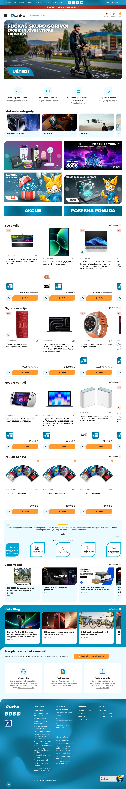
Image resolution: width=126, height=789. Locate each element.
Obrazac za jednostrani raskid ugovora (64, 762)
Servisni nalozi (83, 719)
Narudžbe (81, 716)
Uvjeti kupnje (39, 710)
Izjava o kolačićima (63, 753)
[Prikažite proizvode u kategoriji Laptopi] (59, 125)
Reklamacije (60, 716)
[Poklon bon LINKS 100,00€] (59, 487)
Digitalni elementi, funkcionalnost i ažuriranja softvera (63, 748)
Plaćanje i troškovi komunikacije (41, 722)
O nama (8, 2)
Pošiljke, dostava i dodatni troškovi (41, 727)
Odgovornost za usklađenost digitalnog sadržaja (43, 750)
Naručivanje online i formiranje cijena (41, 714)
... (63, 532)
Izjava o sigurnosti (63, 740)
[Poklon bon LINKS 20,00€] (22, 487)
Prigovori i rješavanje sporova (42, 756)
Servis (58, 731)
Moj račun (81, 713)
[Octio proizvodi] (33, 155)
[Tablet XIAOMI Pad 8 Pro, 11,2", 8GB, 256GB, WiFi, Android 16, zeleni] (59, 265)
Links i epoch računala (64, 743)
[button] (54, 540)
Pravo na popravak (41, 760)
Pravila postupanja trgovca (41, 764)
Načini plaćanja (19, 2)
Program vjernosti (84, 710)
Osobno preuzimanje (42, 731)
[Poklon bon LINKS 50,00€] (96, 487)
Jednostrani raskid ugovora (63, 757)
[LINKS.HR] (8, 784)
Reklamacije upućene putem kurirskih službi (64, 720)
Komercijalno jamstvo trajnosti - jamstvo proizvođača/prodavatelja (43, 743)
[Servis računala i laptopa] (93, 189)
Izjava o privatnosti (63, 734)
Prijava (117, 2)
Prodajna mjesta (105, 713)
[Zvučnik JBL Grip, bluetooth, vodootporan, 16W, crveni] (22, 343)
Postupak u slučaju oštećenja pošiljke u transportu (63, 726)
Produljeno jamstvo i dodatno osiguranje (42, 769)
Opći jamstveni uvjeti (64, 713)
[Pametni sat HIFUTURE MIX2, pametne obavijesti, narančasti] (96, 343)
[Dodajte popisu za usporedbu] (9, 298)
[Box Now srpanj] (63, 49)
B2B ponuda (57, 2)
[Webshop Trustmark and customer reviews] (8, 723)
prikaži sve (113, 225)
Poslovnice (38, 2)
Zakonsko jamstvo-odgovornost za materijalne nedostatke (43, 736)
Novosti (29, 2)
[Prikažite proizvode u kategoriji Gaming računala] (22, 125)
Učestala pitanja (62, 737)
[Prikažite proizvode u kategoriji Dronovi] (96, 125)
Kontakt (48, 2)
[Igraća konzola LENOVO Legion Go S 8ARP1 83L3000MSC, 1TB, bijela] (22, 418)
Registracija (109, 2)
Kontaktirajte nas (106, 716)
